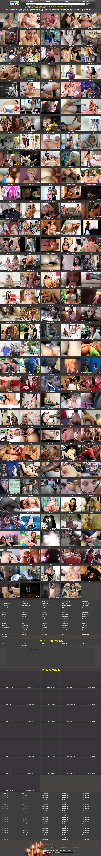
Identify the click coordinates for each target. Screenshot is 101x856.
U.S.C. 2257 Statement (58, 852)
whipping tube (45, 603)
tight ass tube (85, 607)
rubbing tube (4, 636)
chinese (44, 6)
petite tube (44, 614)
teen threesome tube (26, 607)
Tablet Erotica (65, 643)
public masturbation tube (87, 632)
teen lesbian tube (5, 607)
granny (54, 6)
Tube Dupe (85, 643)
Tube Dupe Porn (5, 793)
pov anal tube (85, 623)
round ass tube (85, 634)
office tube (84, 616)
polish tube (24, 616)
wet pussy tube (45, 601)
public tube (24, 634)
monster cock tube (25, 618)
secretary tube (25, 625)
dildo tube (44, 618)
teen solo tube (5, 605)
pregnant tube (4, 625)
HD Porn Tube (39, 10)
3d (71, 6)
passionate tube (5, 612)
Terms (46, 852)
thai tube (44, 610)
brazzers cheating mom (29, 7)
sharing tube (64, 629)
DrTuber (4, 643)
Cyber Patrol (60, 850)
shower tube (4, 629)
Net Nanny (64, 850)
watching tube (25, 601)
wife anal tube (25, 603)
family (50, 6)
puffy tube (24, 632)
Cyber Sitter (68, 850)
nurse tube (4, 623)
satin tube (84, 625)
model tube (84, 618)
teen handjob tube (86, 605)
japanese (33, 6)
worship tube (85, 601)
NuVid (43, 643)
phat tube (44, 616)
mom (37, 6)
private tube (4, 634)
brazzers (58, 6)
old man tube (85, 612)
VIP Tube (4, 646)
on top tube (4, 614)
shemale (40, 6)
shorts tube (84, 627)
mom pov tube (65, 618)
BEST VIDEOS (30, 1)
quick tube (64, 634)
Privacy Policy (49, 852)
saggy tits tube (25, 627)
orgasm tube (64, 612)
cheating (68, 6)
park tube (44, 612)
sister (40, 7)
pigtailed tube (65, 616)
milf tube (12, 12)
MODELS (67, 1)
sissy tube (84, 610)
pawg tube (24, 612)
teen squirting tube (26, 605)
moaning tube (24, 621)
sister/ (36, 7)
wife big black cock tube (6, 603)
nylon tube (4, 618)
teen (47, 6)
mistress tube (4, 621)
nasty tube (64, 621)
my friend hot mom (79, 6)
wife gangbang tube (66, 601)
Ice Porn (24, 643)
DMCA (53, 852)
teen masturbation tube (67, 605)
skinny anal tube (65, 610)
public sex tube (65, 632)
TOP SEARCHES (85, 1)
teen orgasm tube (45, 605)
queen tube (44, 634)
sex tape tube (65, 627)
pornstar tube (65, 614)
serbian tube (44, 627)
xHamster (24, 646)
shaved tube (44, 629)
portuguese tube (85, 614)
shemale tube (24, 629)
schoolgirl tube (65, 625)
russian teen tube (5, 627)
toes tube (4, 601)
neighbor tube (65, 623)
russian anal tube (86, 629)
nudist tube (84, 621)
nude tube (24, 623)
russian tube (4, 632)
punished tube (45, 632)
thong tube (24, 610)
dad (62, 6)
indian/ (43, 7)
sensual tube (44, 625)
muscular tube (45, 621)
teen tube (44, 607)
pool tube (3, 616)
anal (65, 6)
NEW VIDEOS (49, 1)
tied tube (3, 610)
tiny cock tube (65, 603)
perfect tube (24, 614)
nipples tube (44, 623)
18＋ (73, 6)
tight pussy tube (85, 603)
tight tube (64, 607)
